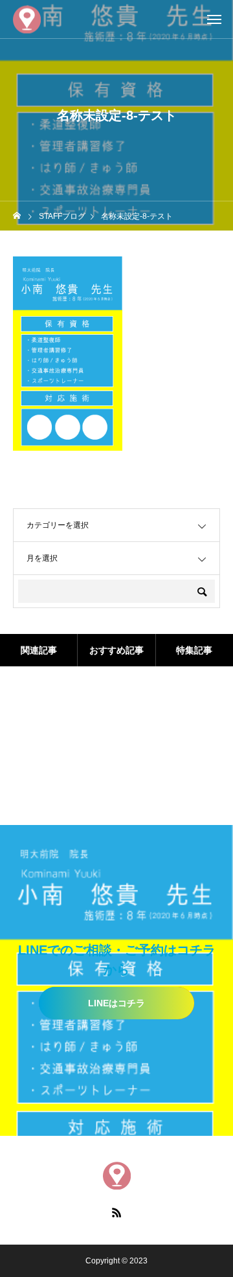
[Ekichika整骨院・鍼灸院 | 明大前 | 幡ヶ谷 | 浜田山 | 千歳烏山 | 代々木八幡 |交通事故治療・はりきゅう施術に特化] (27, 19)
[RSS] (116, 1212)
